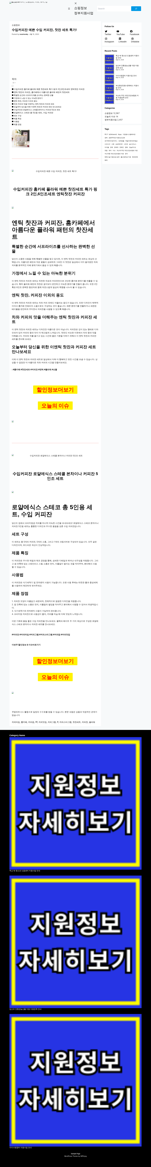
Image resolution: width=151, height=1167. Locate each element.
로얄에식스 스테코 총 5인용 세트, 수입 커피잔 (33, 112)
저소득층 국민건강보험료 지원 (114, 154)
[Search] (136, 8)
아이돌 (107, 147)
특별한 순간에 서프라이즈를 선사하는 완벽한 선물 (33, 95)
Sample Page (75, 1154)
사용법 (16, 121)
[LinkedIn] (87, 1161)
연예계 (116, 147)
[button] (51, 84)
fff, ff (106, 134)
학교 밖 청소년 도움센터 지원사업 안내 (24, 871)
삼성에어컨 (119, 144)
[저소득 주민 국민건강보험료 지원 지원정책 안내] (109, 99)
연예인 (122, 147)
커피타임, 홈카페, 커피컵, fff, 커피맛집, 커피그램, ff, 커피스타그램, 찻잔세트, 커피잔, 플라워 (53, 722)
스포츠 (126, 144)
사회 (112, 144)
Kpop (120, 134)
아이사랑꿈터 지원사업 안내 (126, 76)
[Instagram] (73, 1161)
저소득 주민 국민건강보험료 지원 (127, 150)
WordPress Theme (71, 1156)
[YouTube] (77, 1161)
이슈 (114, 150)
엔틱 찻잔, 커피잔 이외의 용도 (25, 101)
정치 (126, 154)
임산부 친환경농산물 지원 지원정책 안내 (25, 1009)
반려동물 (121, 141)
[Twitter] (64, 1161)
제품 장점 (17, 124)
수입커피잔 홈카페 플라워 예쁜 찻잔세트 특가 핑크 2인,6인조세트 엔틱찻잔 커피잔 (49, 89)
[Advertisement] (55, 56)
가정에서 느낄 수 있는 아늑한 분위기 (28, 98)
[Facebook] (68, 1161)
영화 (126, 147)
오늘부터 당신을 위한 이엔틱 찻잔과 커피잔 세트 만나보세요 (37, 107)
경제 (106, 138)
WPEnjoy (83, 1156)
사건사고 (107, 144)
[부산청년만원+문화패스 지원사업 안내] (109, 89)
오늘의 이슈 (110, 116)
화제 (106, 160)
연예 (111, 147)
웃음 (106, 150)
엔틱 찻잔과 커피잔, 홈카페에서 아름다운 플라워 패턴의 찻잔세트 (42, 92)
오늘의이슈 (132, 147)
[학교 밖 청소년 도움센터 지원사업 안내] (109, 59)
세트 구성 (17, 116)
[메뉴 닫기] (75, 3)
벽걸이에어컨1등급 (131, 141)
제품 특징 (17, 118)
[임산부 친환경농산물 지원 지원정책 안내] (109, 69)
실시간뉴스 (132, 144)
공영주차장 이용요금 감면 (117, 138)
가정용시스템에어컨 (129, 134)
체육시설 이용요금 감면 (112, 157)
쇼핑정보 (16, 25)
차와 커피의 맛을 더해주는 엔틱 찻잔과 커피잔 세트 (34, 104)
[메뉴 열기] (69, 8)
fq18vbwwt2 (113, 134)
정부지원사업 (111, 120)
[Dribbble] (82, 1161)
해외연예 (135, 157)
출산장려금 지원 (126, 157)
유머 (110, 150)
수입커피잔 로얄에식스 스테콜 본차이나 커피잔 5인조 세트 (37, 110)
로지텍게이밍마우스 (111, 141)
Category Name (17, 735)
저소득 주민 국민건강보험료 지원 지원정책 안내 (127, 96)
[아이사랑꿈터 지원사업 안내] (109, 79)
